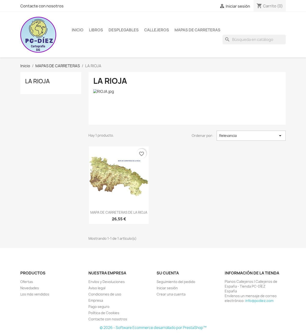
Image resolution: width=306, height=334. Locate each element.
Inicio (77, 30)
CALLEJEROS (156, 30)
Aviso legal (96, 288)
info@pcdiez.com (259, 300)
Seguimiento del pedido (176, 281)
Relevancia (251, 136)
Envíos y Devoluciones (106, 281)
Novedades (29, 288)
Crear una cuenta (171, 294)
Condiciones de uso (104, 294)
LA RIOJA (37, 81)
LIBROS (96, 30)
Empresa (95, 300)
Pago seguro (98, 306)
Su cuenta (168, 273)
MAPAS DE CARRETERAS (197, 30)
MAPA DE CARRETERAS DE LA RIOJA (118, 212)
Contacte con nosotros (42, 6)
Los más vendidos (34, 294)
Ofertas (26, 281)
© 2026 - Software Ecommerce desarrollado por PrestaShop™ (153, 327)
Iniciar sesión (167, 288)
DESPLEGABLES (124, 30)
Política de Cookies (103, 313)
